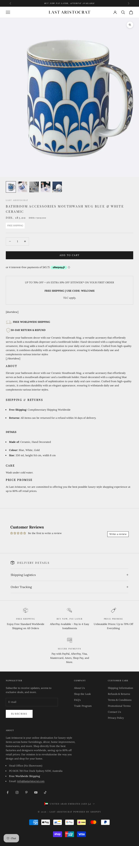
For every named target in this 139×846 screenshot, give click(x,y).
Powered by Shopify (87, 811)
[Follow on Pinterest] (26, 792)
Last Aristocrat (17, 200)
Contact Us (114, 711)
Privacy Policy (116, 717)
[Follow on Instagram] (17, 792)
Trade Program (83, 706)
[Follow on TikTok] (45, 792)
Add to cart (70, 255)
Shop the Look (82, 694)
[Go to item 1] (11, 187)
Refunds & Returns (119, 694)
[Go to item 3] (34, 187)
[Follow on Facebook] (7, 792)
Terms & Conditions (119, 700)
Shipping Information (120, 688)
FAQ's (77, 700)
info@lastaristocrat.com (31, 781)
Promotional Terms (119, 706)
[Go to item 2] (22, 187)
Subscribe (19, 713)
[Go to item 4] (46, 187)
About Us (79, 688)
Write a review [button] (118, 534)
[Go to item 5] (57, 187)
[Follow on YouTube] (36, 792)
